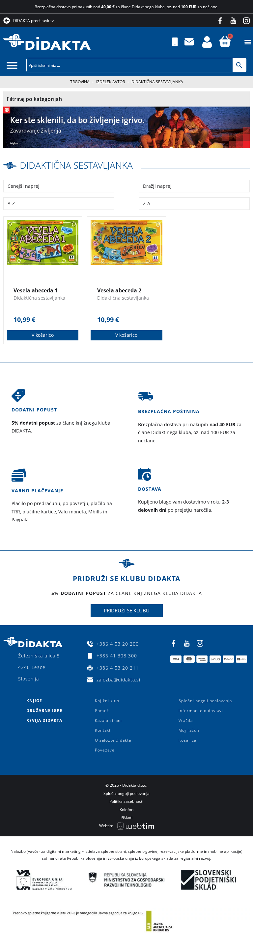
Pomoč (102, 710)
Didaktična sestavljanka (76, 165)
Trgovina (80, 82)
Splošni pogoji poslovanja (205, 700)
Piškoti (126, 817)
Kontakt (103, 730)
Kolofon (126, 809)
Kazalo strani (108, 720)
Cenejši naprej (24, 186)
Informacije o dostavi (201, 710)
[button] (247, 42)
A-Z (11, 203)
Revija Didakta (44, 720)
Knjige (34, 700)
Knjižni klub (107, 700)
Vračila (186, 720)
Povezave (105, 750)
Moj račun (189, 730)
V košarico (43, 335)
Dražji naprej (157, 186)
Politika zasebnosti (126, 801)
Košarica (187, 740)
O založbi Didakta (113, 740)
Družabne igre (44, 710)
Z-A (146, 203)
